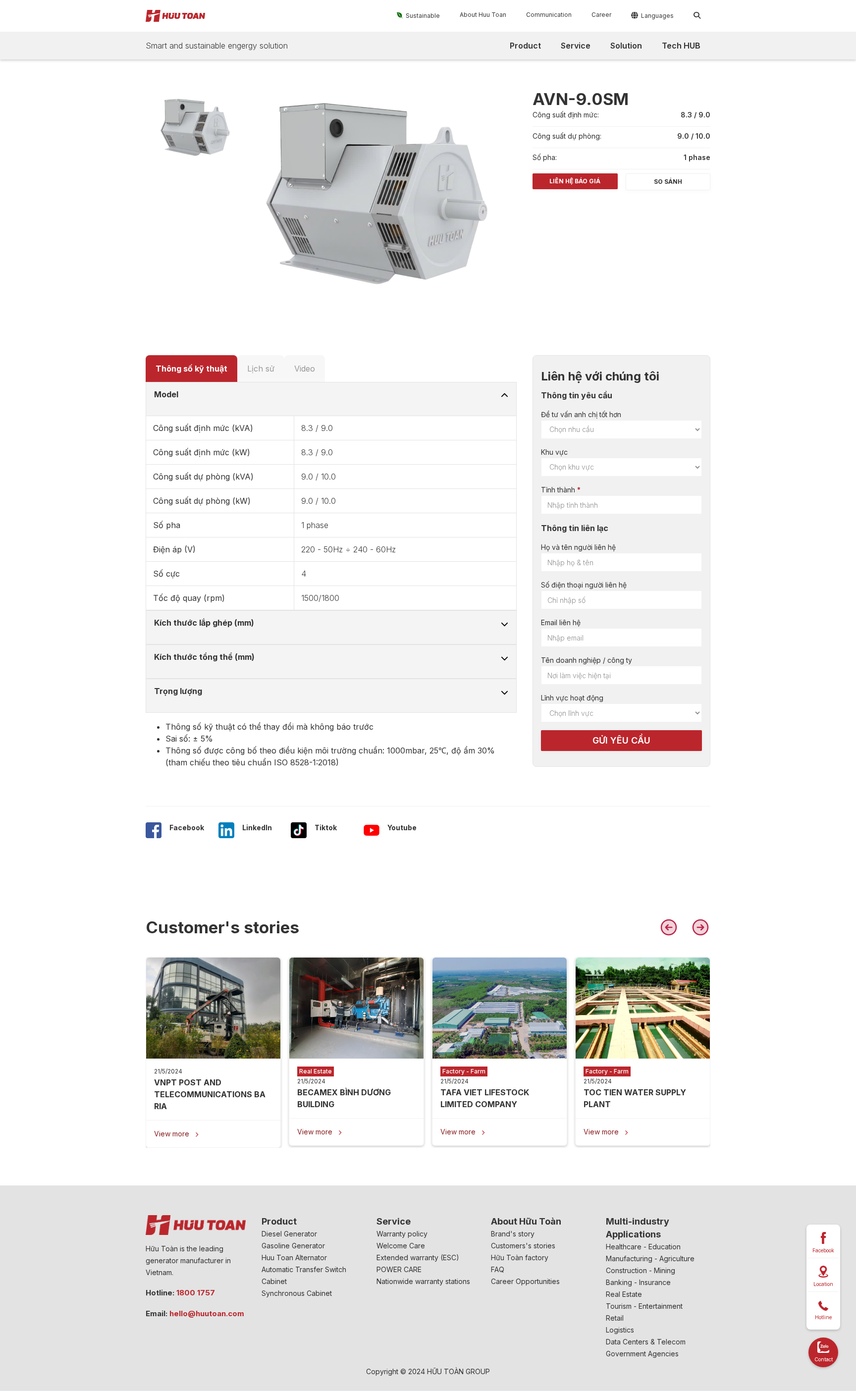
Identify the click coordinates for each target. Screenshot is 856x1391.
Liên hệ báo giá (574, 181)
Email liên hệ (561, 622)
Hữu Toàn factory (519, 1257)
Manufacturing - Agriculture (650, 1258)
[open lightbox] (195, 127)
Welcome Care (400, 1245)
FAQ (497, 1269)
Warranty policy (402, 1234)
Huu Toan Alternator (294, 1257)
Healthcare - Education (643, 1246)
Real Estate (624, 1294)
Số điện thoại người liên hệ (584, 585)
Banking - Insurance (638, 1282)
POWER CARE (399, 1269)
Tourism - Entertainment (644, 1306)
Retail (615, 1318)
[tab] (191, 368)
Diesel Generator (289, 1234)
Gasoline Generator (293, 1245)
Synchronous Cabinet (297, 1293)
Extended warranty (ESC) (417, 1257)
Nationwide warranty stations (423, 1281)
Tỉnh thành (558, 489)
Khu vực (554, 452)
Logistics (620, 1330)
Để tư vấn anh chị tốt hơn (581, 414)
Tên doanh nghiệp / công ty (586, 660)
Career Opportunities (525, 1281)
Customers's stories (523, 1245)
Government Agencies (642, 1353)
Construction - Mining (640, 1270)
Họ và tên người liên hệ (578, 547)
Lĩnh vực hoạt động (572, 698)
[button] (418, 15)
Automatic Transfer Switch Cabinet (304, 1275)
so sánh (668, 181)
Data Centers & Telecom (646, 1342)
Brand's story (513, 1234)
